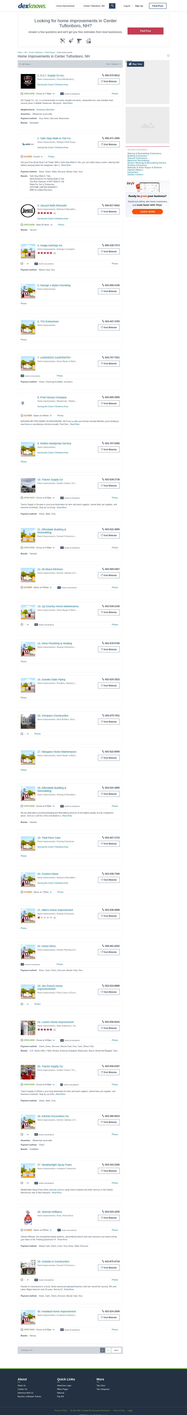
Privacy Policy (60, 1410)
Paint (59, 1215)
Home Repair (50, 52)
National (60, 1393)
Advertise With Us (25, 1393)
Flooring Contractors (65, 841)
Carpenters (133, 172)
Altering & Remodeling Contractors (72, 795)
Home (20, 52)
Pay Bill (60, 1396)
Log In (127, 6)
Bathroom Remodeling (66, 209)
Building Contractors (137, 156)
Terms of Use (119, 1410)
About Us (22, 1385)
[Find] (112, 6)
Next (116, 1350)
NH (25, 52)
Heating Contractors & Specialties (71, 647)
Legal (130, 1410)
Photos (115, 94)
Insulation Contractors (66, 1168)
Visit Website (110, 81)
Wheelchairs (62, 401)
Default (114, 64)
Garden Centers (63, 483)
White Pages (62, 1389)
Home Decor (67, 1215)
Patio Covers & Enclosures (68, 993)
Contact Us (22, 1389)
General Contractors (65, 536)
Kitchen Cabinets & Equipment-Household (75, 573)
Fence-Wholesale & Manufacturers (72, 79)
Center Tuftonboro (36, 52)
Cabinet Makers (135, 170)
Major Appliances (64, 1026)
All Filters (26, 64)
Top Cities (101, 1385)
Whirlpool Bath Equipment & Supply (72, 142)
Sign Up (139, 6)
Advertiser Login (64, 1385)
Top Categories (103, 1389)
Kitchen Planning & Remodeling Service (74, 950)
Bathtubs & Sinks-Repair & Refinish (145, 167)
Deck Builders (63, 719)
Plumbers (61, 683)
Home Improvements (46, 79)
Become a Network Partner (29, 1396)
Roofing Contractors (65, 914)
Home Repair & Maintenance (69, 361)
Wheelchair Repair (76, 401)
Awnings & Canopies (66, 249)
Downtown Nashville (45, 110)
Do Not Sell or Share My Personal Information (90, 1410)
